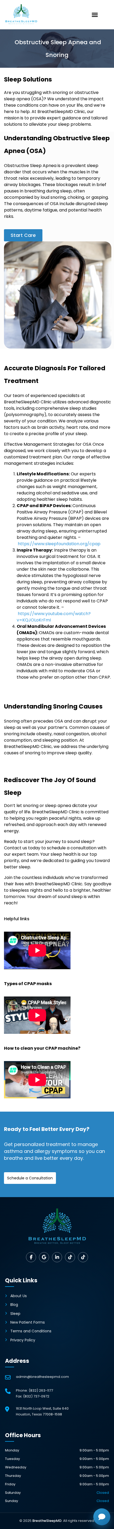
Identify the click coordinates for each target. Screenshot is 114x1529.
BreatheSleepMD (47, 1520)
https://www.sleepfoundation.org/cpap (59, 544)
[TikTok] (70, 1257)
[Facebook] (31, 1257)
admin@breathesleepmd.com (42, 1376)
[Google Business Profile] (44, 1257)
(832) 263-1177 (41, 1390)
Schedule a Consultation (30, 1178)
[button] (95, 15)
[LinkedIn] (57, 1257)
